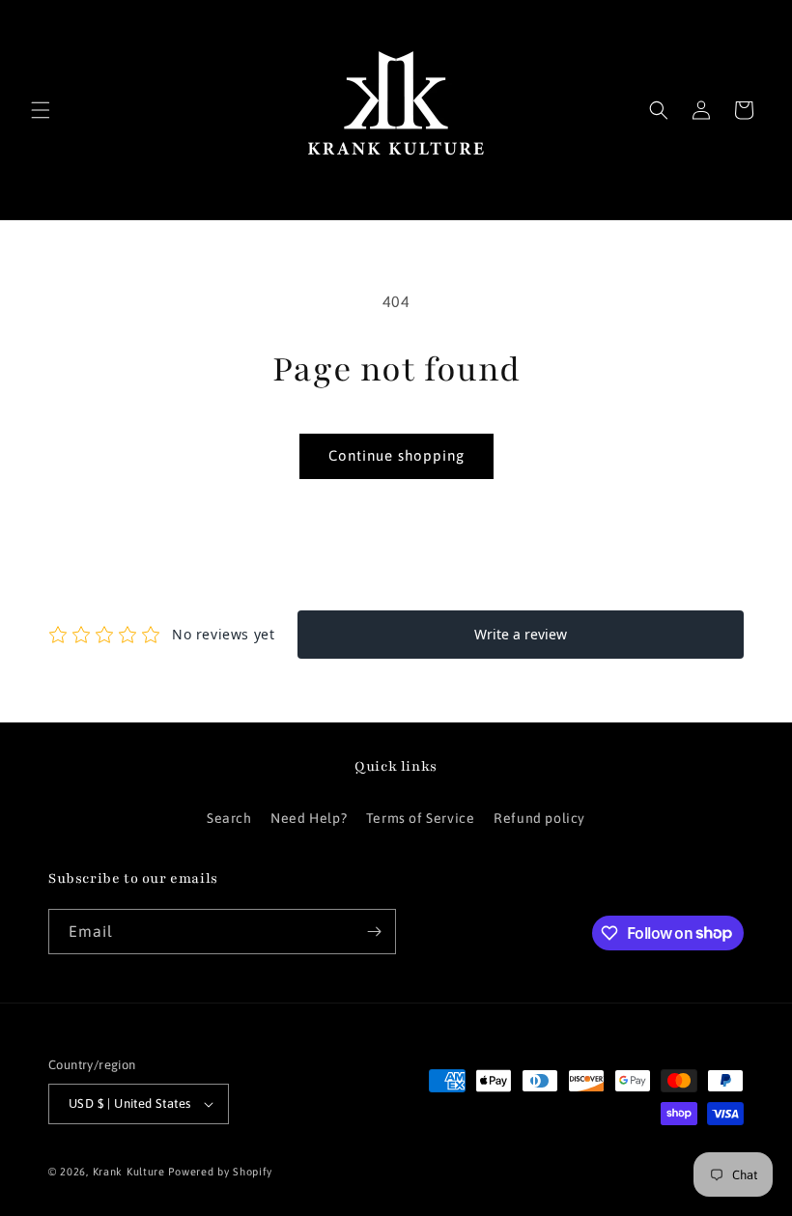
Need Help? (308, 818)
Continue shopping (396, 455)
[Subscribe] (374, 931)
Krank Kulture (129, 1171)
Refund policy (539, 818)
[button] (40, 110)
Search (229, 818)
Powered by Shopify (220, 1171)
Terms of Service (420, 818)
